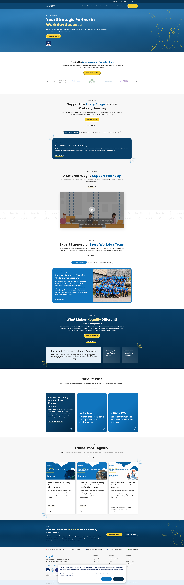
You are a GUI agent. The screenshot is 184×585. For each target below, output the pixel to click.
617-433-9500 (50, 561)
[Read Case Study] (60, 81)
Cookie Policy (120, 570)
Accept (106, 579)
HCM (110, 561)
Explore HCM (59, 299)
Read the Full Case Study (55, 422)
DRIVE (127, 566)
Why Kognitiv (96, 559)
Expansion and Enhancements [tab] (111, 132)
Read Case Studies (92, 336)
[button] (47, 81)
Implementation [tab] (85, 132)
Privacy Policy (112, 570)
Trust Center (135, 582)
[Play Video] (92, 210)
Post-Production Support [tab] (71, 132)
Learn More (91, 186)
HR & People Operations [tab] (79, 262)
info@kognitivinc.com (61, 561)
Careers (95, 564)
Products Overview (130, 559)
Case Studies (96, 561)
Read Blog (91, 457)
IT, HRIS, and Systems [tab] (105, 262)
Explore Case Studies (92, 73)
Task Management (130, 561)
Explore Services (92, 119)
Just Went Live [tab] (96, 132)
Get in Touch (91, 255)
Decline (118, 579)
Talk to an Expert (53, 36)
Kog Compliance (130, 564)
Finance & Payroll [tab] (92, 262)
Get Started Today (114, 534)
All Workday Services (114, 559)
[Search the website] (137, 1)
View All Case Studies (91, 388)
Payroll (110, 564)
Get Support (132, 6)
